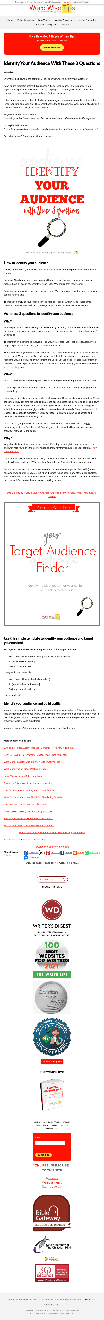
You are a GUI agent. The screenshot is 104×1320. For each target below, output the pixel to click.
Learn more (88, 1299)
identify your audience (49, 269)
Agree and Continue (81, 2)
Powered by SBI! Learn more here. (52, 847)
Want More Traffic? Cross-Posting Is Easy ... (26, 769)
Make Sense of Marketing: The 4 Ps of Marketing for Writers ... (35, 797)
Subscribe (43, 1155)
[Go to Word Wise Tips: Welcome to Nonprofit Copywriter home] (52, 15)
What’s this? (7, 855)
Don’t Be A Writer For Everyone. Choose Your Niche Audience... (36, 755)
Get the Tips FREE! (52, 48)
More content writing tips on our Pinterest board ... (29, 825)
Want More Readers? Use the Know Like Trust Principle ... (33, 762)
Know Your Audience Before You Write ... (24, 776)
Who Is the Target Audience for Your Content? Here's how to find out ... (39, 748)
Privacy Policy (52, 1305)
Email (37, 1138)
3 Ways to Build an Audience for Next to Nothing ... (29, 783)
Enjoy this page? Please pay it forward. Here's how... (52, 863)
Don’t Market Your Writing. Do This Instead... (26, 804)
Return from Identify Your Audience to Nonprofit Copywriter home (52, 832)
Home (10, 20)
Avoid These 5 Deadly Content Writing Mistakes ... (29, 811)
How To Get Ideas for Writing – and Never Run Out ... (31, 790)
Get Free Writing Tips (52, 1061)
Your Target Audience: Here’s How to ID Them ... (28, 818)
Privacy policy (66, 2)
